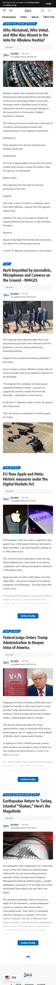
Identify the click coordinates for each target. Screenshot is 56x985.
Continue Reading (28, 616)
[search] (42, 10)
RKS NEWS (15, 53)
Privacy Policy (34, 2)
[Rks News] (28, 10)
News (22, 24)
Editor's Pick (10, 24)
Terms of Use (11, 5)
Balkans (8, 795)
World (16, 468)
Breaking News (23, 795)
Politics (31, 24)
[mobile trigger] (5, 11)
